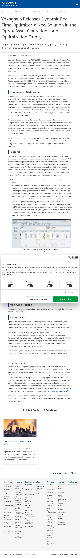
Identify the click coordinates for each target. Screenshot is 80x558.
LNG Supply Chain (7, 492)
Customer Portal (60, 504)
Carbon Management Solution (19, 531)
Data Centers (8, 486)
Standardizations (52, 533)
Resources (39, 491)
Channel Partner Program (60, 516)
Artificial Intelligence (50, 516)
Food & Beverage (7, 509)
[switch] (30, 285)
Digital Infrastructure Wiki (51, 543)
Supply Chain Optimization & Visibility (19, 517)
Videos (38, 493)
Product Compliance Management (62, 522)
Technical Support (60, 487)
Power (6, 499)
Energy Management (19, 536)
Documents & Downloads (40, 487)
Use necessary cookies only (39, 299)
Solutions (18, 482)
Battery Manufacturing (8, 523)
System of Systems (50, 504)
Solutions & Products (46, 12)
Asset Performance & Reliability (18, 498)
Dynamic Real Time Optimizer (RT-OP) (18, 442)
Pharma (6, 529)
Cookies (26, 554)
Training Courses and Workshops (29, 522)
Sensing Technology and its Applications (50, 527)
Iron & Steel (7, 515)
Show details (69, 293)
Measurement (29, 494)
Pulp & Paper (8, 512)
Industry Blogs (62, 512)
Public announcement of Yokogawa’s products (29, 515)
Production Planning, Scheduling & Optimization (18, 524)
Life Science (28, 510)
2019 (35, 12)
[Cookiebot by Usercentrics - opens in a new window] (69, 257)
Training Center (60, 496)
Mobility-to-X (7, 526)
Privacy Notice (17, 554)
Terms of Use (7, 554)
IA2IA (48, 508)
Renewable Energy (7, 502)
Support (61, 482)
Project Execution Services (28, 501)
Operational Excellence (18, 503)
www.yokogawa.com (59, 391)
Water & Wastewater (7, 518)
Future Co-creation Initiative (50, 537)
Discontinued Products (29, 527)
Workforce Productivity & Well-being (19, 488)
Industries (8, 482)
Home (7, 12)
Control (27, 492)
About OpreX (50, 501)
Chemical (6, 496)
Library (39, 482)
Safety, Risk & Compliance (19, 493)
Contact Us (72, 482)
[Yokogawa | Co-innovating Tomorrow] (9, 4)
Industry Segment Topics (49, 496)
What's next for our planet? (50, 490)
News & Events (16, 12)
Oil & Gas (6, 489)
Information (28, 489)
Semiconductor (8, 532)
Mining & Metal (8, 505)
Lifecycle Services (27, 506)
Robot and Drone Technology (50, 521)
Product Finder (62, 499)
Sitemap (33, 554)
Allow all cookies (65, 299)
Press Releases (27, 12)
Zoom (41, 252)
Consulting (28, 497)
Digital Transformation (51, 511)
